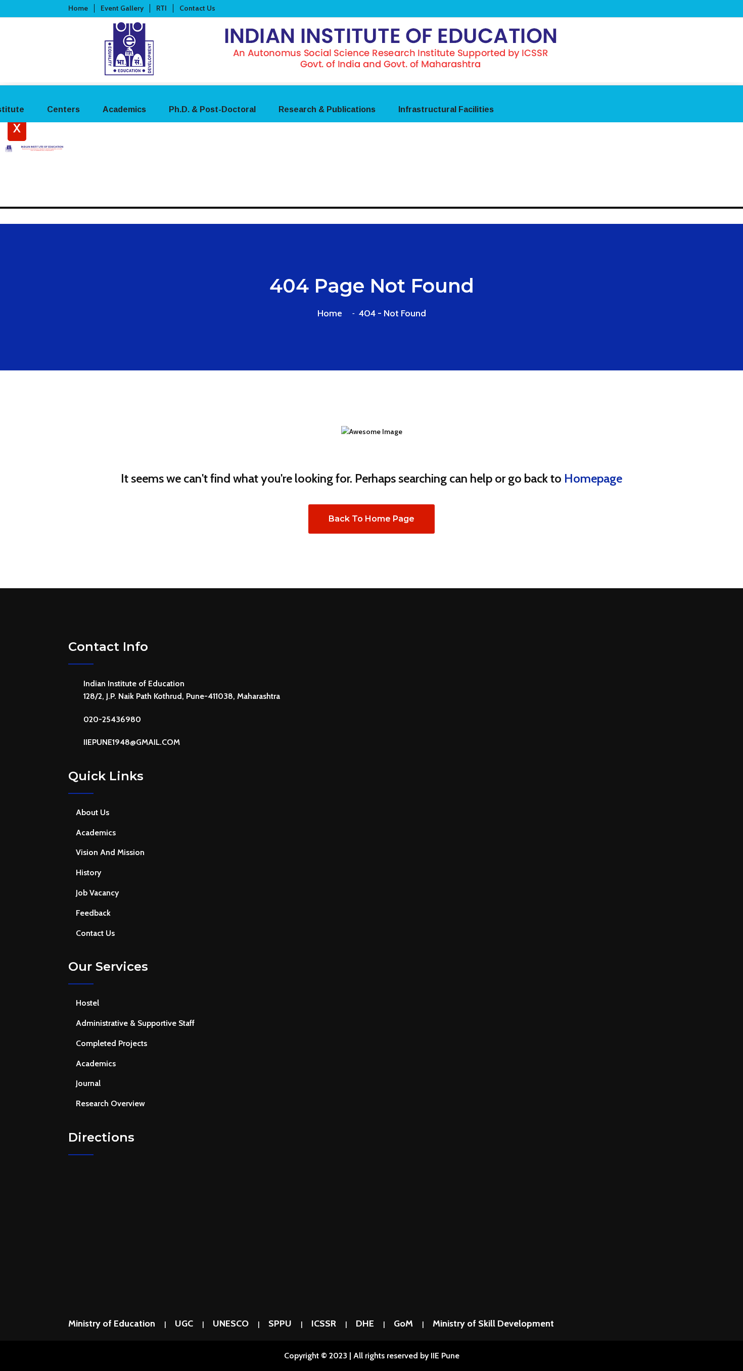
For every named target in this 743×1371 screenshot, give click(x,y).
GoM (403, 1323)
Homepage (593, 478)
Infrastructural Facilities (446, 109)
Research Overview (110, 1103)
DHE (365, 1323)
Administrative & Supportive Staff (135, 1023)
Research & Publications (327, 109)
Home (331, 313)
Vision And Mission (110, 852)
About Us (92, 812)
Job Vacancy (97, 892)
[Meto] (371, 75)
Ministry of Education (111, 1323)
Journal (88, 1083)
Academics (124, 109)
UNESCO (231, 1323)
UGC (184, 1323)
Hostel (87, 1003)
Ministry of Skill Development (493, 1323)
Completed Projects (111, 1043)
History (88, 872)
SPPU (280, 1323)
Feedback (93, 913)
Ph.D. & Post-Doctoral (212, 109)
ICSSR (323, 1323)
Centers (63, 109)
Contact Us (95, 933)
